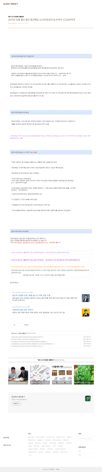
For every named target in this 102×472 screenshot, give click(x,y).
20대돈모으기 (61, 437)
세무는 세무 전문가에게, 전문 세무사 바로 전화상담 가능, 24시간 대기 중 (38, 312)
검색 (97, 439)
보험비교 (40, 440)
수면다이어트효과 (61, 449)
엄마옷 (45, 443)
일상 (30, 446)
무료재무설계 (32, 452)
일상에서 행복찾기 (10, 4)
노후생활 (31, 437)
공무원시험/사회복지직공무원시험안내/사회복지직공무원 (26, 337)
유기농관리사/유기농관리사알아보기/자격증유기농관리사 (26, 346)
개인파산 (43, 449)
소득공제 (48, 440)
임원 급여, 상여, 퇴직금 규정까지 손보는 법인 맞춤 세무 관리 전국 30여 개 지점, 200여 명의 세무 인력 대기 (44, 299)
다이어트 (37, 446)
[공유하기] (17, 325)
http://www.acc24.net (19, 307)
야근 (55, 446)
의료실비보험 (57, 440)
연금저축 (50, 449)
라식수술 (38, 443)
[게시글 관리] (19, 325)
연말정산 (61, 443)
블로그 (70, 437)
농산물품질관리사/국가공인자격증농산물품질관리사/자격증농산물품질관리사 (32, 343)
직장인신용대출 (33, 449)
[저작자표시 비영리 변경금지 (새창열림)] (33, 325)
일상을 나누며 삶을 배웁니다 (19, 399)
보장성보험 (53, 443)
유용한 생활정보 (22, 333)
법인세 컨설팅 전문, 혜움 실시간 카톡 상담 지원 (31, 295)
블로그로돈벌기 (46, 446)
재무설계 (56, 452)
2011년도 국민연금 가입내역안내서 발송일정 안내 (24, 339)
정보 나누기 (14, 333)
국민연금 (48, 452)
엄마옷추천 (32, 440)
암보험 (31, 443)
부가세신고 (64, 452)
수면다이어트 (50, 437)
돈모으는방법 (40, 437)
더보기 (29, 455)
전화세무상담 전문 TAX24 (22, 310)
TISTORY (51, 469)
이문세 (41, 452)
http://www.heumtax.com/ (20, 292)
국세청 (61, 446)
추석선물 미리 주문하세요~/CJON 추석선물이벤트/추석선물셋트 (28, 341)
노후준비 (69, 443)
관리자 (57, 469)
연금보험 (66, 440)
